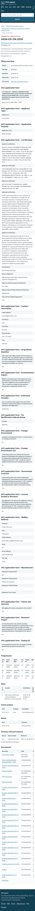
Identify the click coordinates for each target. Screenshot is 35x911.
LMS (18, 7)
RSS (27, 903)
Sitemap (3, 907)
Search (17, 19)
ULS (10, 7)
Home (2, 26)
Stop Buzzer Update (8, 754)
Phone (13, 903)
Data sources (21, 903)
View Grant (5, 880)
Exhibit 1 (4, 869)
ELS (6, 7)
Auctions (28, 7)
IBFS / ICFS (2, 9)
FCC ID (3, 903)
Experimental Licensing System (15, 26)
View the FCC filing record (19, 81)
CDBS (22, 7)
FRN (8, 903)
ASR (14, 7)
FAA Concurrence (7, 771)
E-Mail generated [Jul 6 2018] (10, 864)
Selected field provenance (11, 742)
